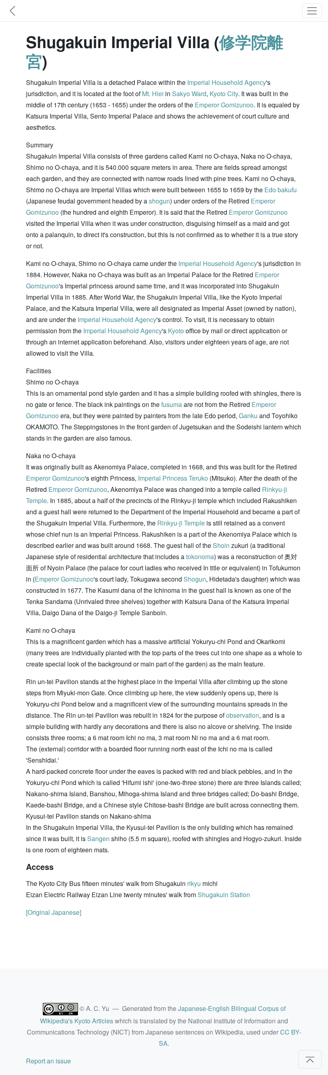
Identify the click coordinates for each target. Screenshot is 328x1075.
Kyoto (176, 330)
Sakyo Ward (189, 93)
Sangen (98, 838)
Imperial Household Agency (226, 82)
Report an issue (48, 1060)
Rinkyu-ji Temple (181, 522)
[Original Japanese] (53, 912)
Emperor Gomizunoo (224, 104)
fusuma (171, 404)
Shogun (195, 579)
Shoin (221, 545)
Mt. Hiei (153, 93)
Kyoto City (224, 93)
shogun (159, 200)
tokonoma (200, 556)
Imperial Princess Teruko (173, 478)
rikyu (194, 883)
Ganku (248, 415)
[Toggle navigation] (312, 10)
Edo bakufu (280, 189)
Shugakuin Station (224, 894)
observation (242, 715)
